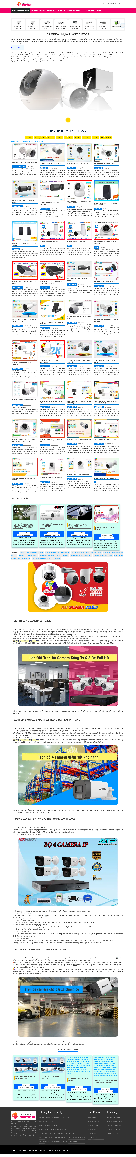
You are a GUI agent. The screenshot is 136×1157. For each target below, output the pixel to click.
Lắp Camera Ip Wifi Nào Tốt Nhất (81, 555)
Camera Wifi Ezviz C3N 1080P (104, 164)
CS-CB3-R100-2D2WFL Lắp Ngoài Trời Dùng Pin (24, 320)
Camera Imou (92, 1129)
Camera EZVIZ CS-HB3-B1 (49, 242)
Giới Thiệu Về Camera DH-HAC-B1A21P (52, 525)
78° (44, 138)
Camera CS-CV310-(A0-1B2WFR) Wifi (51, 440)
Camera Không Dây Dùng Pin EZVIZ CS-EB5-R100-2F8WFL (51, 282)
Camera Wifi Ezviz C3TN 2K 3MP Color (24, 478)
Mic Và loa (29, 138)
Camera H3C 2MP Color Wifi (50, 164)
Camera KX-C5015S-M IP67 (28, 555)
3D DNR (108, 138)
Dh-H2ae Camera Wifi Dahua (104, 528)
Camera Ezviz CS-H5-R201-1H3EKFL (22, 363)
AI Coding (95, 138)
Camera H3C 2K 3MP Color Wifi (105, 440)
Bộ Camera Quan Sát (38, 10)
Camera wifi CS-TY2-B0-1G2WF (78, 475)
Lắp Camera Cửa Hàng (114, 1125)
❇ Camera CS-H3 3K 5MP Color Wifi (51, 402)
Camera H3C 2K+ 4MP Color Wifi (106, 478)
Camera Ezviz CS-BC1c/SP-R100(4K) (49, 203)
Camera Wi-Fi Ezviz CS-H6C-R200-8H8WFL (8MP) (79, 201)
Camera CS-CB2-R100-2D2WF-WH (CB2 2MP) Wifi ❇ (105, 402)
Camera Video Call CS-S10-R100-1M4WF (24, 244)
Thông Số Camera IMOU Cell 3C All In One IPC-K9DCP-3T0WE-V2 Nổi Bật (24, 525)
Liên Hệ (98, 10)
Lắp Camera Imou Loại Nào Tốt (51, 1078)
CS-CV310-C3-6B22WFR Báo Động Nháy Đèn (106, 320)
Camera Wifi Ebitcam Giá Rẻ (103, 555)
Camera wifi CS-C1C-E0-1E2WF (78, 164)
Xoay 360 (77, 138)
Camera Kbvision (93, 1125)
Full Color (59, 138)
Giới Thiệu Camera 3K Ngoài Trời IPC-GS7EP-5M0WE (77, 525)
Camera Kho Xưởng (113, 1129)
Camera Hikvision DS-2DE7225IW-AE (57, 552)
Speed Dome (86, 138)
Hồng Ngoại (50, 138)
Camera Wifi (61, 10)
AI (65, 138)
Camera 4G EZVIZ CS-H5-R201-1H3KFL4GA (50, 361)
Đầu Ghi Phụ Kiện (88, 10)
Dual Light (38, 138)
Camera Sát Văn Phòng (114, 1121)
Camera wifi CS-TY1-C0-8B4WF (51, 478)
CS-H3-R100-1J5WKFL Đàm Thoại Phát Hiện (78, 361)
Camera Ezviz (92, 1133)
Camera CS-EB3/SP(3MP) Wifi (104, 282)
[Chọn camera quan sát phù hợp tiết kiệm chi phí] (123, 25)
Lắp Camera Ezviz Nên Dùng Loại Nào (25, 1078)
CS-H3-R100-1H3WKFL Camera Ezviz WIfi (105, 361)
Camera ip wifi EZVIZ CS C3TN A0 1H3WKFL (24, 400)
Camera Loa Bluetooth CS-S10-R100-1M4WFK (106, 203)
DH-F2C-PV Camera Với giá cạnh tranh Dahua (86, 552)
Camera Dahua (92, 1117)
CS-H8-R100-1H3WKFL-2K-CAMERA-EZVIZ (79, 317)
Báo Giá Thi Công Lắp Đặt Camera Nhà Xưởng (106, 1082)
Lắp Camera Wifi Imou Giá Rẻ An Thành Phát (54, 555)
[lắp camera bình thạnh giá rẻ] (24, 4)
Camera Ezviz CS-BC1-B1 (76, 242)
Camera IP (51, 10)
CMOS (70, 138)
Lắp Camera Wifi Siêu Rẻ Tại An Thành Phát (46, 558)
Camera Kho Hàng (113, 1133)
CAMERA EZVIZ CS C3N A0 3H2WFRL (24, 162)
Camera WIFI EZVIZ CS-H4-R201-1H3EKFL (105, 242)
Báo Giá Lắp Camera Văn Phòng (79, 1080)
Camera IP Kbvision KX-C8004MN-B (31, 552)
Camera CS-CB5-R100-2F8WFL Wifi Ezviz (24, 282)
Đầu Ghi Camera (93, 1137)
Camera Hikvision (93, 1121)
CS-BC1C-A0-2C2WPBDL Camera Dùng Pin (23, 201)
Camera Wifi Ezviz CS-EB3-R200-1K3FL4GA (51, 323)
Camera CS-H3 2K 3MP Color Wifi (79, 440)
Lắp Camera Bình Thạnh (20, 10)
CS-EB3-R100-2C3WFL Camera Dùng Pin (77, 279)
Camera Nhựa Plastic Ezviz (68, 34)
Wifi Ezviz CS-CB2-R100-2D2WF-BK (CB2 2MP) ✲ (79, 402)
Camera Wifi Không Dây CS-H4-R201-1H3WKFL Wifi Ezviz (24, 440)
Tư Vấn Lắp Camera (74, 10)
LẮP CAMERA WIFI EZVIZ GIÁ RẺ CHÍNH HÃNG (27, 141)
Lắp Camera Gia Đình (114, 1117)
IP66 (102, 138)
